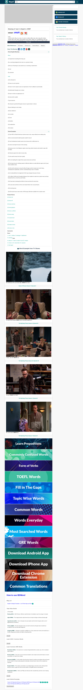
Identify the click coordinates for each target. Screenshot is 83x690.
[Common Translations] (28, 591)
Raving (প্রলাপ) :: (11, 614)
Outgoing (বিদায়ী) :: (11, 630)
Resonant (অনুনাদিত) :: (12, 659)
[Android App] (28, 558)
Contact (76, 45)
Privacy (66, 45)
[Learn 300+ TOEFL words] (28, 481)
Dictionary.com (27, 45)
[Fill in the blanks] (28, 492)
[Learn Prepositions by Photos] (28, 448)
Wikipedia (43, 45)
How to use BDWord (16, 595)
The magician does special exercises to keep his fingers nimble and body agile (27, 617)
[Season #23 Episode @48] (46, 682)
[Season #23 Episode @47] (47, 682)
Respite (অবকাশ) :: (11, 665)
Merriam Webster (36, 45)
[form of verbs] (28, 470)
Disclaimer (71, 45)
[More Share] (29, 49)
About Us (62, 45)
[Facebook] (19, 49)
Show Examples (28, 131)
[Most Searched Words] (28, 536)
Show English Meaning (28, 51)
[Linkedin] (24, 49)
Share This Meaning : (12, 49)
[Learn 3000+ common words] (28, 514)
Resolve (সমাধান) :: (11, 654)
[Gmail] (27, 49)
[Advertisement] (28, 14)
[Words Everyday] (28, 525)
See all (8, 635)
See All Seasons (10, 686)
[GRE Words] (28, 547)
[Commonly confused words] (28, 459)
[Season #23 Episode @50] (42, 682)
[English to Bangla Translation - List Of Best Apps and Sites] (32, 604)
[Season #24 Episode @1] (41, 682)
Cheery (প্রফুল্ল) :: (11, 625)
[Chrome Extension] (28, 580)
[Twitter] (22, 49)
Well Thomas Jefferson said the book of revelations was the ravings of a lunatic (27, 614)
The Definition (20, 45)
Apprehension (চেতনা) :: (12, 620)
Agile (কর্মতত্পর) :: (10, 617)
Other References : (12, 45)
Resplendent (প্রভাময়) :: (12, 670)
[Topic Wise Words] (28, 503)
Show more (28, 42)
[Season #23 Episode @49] (44, 682)
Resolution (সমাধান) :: (12, 649)
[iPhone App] (28, 569)
